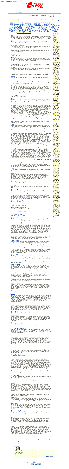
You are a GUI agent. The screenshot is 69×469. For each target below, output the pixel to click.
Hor (54, 124)
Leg (57, 135)
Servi (54, 198)
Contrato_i (55, 82)
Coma (56, 70)
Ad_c (54, 45)
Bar (54, 59)
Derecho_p (55, 99)
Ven (57, 214)
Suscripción (51, 441)
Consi (57, 77)
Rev (54, 193)
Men (54, 145)
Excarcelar (31, 21)
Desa (54, 101)
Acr (54, 41)
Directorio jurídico (18, 442)
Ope (57, 156)
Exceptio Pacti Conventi (46, 29)
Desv (57, 102)
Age (58, 48)
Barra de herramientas (42, 9)
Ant (55, 52)
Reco (54, 184)
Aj (55, 49)
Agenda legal (17, 441)
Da (58, 87)
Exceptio (50, 27)
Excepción (12, 23)
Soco (57, 201)
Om (55, 156)
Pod (57, 168)
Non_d (56, 149)
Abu (56, 35)
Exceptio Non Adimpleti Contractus (18, 328)
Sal (53, 195)
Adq (59, 46)
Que (56, 181)
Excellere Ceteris (35, 22)
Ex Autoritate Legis (55, 20)
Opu (54, 157)
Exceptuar (54, 30)
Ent (56, 110)
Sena (56, 196)
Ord (56, 157)
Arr (53, 56)
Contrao (57, 79)
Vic (53, 215)
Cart (58, 63)
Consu (54, 79)
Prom (54, 178)
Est (56, 112)
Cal (56, 62)
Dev (59, 102)
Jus (54, 135)
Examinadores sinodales (14, 20)
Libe (54, 138)
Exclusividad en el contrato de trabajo (23, 32)
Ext (56, 115)
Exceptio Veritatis (23, 30)
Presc (54, 173)
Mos (54, 146)
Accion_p (55, 40)
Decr (54, 90)
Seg (54, 196)
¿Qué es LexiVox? (41, 441)
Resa (56, 190)
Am (57, 51)
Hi (55, 123)
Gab (54, 120)
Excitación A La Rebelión (44, 31)
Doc (56, 106)
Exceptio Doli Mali (17, 28)
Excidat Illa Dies (31, 31)
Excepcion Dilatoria (55, 25)
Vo (53, 217)
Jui (53, 134)
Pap (56, 160)
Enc (57, 109)
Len (54, 137)
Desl (54, 102)
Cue (57, 85)
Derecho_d (55, 96)
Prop (57, 178)
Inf (59, 127)
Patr (56, 163)
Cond (57, 74)
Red (57, 185)
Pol (53, 170)
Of (53, 156)
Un (57, 212)
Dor (54, 107)
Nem (56, 148)
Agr (54, 49)
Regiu (57, 187)
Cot (54, 85)
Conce (57, 73)
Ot (53, 159)
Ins (59, 129)
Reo (58, 189)
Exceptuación (46, 30)
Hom (57, 123)
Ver (59, 214)
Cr (55, 85)
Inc (58, 126)
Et (57, 112)
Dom (58, 106)
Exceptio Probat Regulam (16, 354)
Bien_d (58, 59)
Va (55, 214)
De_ (58, 90)
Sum (56, 204)
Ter (59, 206)
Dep (54, 95)
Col (53, 70)
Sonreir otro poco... (50, 456)
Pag (54, 160)
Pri (56, 174)
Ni (58, 148)
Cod (59, 68)
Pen (54, 165)
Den (57, 93)
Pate (54, 163)
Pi (58, 167)
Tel (55, 206)
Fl (53, 118)
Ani (53, 52)
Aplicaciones (8, 1)
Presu (57, 173)
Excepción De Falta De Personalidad (18, 207)
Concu (54, 74)
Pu (58, 179)
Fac (58, 115)
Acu (57, 43)
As (57, 56)
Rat (56, 182)
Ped (58, 163)
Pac (55, 159)
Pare (58, 160)
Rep (54, 190)
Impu (54, 126)
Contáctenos (39, 443)
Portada (2, 1)
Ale (57, 49)
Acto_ (58, 41)
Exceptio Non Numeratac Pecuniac (29, 29)
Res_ (54, 192)
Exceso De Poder (20, 31)
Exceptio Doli (14, 304)
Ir (55, 132)
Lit (53, 140)
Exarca (23, 20)
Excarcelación (22, 21)
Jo (58, 132)
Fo (55, 118)
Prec (56, 171)
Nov (57, 151)
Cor (59, 84)
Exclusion (12, 32)
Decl (57, 88)
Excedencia (47, 21)
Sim (54, 199)
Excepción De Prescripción (41, 25)
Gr (53, 121)
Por (55, 170)
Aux (56, 57)
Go (58, 120)
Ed (57, 107)
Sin (56, 199)
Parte (54, 162)
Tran (54, 210)
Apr (56, 54)
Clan (54, 68)
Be (55, 59)
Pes (56, 167)
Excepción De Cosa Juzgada (17, 24)
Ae (55, 48)
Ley (58, 137)
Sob (58, 199)
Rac (54, 182)
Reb (58, 182)
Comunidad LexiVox (18, 442)
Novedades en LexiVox (42, 442)
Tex (58, 207)
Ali (59, 49)
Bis (57, 60)
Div (53, 106)
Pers (54, 167)
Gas (56, 120)
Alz (55, 51)
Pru (56, 179)
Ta (53, 206)
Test (56, 207)
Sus (58, 204)
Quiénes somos (40, 442)
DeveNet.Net (34, 462)
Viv (57, 215)
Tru (53, 212)
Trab (57, 209)
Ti (53, 209)
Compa (57, 71)
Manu (57, 142)
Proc (54, 176)
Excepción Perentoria (15, 27)
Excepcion (43, 22)
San (56, 195)
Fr (56, 118)
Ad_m (54, 46)
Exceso (11, 31)
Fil (59, 117)
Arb (58, 54)
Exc (56, 113)
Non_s (54, 151)
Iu (56, 132)
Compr (54, 73)
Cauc (56, 65)
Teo (57, 206)
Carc (56, 63)
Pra (54, 171)
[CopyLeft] (28, 461)
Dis (57, 104)
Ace (58, 40)
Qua (54, 181)
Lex (56, 137)
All (53, 51)
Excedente (12, 22)
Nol (53, 149)
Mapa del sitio (52, 442)
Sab (57, 193)
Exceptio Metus (28, 28)
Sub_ (54, 203)
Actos (54, 43)
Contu (54, 84)
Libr (56, 138)
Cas (54, 65)
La (55, 135)
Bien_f (54, 60)
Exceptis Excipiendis (35, 30)
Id (55, 124)
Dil (55, 104)
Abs (54, 35)
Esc (59, 110)
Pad (58, 159)
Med (58, 143)
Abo (57, 34)
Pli (55, 168)
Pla (53, 168)
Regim (54, 187)
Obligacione (57, 153)
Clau (56, 68)
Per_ (56, 165)
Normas (25, 9)
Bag (58, 57)
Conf (54, 76)
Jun (55, 134)
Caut (59, 65)
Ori (58, 157)
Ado (57, 46)
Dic (53, 104)
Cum (54, 87)
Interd (54, 131)
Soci (54, 201)
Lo (55, 140)
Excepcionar (28, 23)
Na (57, 146)
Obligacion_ (55, 154)
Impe (58, 124)
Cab (54, 62)
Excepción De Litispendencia (25, 25)
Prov (54, 179)
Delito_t (54, 93)
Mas (54, 143)
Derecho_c (57, 95)
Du (55, 107)
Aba (55, 34)
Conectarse (51, 442)
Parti (57, 162)
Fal (53, 117)
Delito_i (58, 91)
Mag (57, 140)
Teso (54, 207)
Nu (59, 151)
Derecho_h (55, 98)
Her (54, 123)
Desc (57, 101)
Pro (58, 174)
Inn (55, 129)
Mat (56, 143)
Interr (57, 131)
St (58, 201)
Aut (54, 57)
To (55, 209)
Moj (58, 145)
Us (59, 212)
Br (58, 60)
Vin (55, 215)
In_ (56, 126)
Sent (59, 196)
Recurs (54, 185)
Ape (54, 54)
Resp (57, 192)
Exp (54, 115)
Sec (58, 195)
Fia (57, 117)
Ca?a (58, 62)
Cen (54, 66)
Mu (56, 146)
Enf (54, 110)
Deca (54, 88)
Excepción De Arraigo (48, 23)
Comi (54, 71)
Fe (55, 117)
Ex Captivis (14, 21)
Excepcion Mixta (39, 26)
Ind (55, 127)
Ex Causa (39, 21)
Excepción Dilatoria (16, 26)
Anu (58, 52)
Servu (57, 198)
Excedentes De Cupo (23, 22)
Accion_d (55, 38)
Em (55, 109)
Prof (56, 176)
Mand (54, 142)
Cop (57, 84)
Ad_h (57, 45)
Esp (54, 112)
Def (56, 90)
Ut (53, 214)
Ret (59, 192)
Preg (58, 171)
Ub (55, 212)
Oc (59, 154)
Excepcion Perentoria (51, 26)
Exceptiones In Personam (41, 28)
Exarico (29, 20)
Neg (54, 148)
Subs (57, 203)
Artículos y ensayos (18, 444)
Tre (58, 210)
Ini (53, 129)
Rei (53, 189)
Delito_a (54, 91)
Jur (57, 134)
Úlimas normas (17, 445)
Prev (54, 174)
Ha (55, 121)
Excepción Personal (40, 27)
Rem (56, 189)
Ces (56, 66)
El (53, 109)
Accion (54, 37)
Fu (58, 118)
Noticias (15, 443)
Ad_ (54, 48)
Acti (56, 41)
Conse (54, 77)
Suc (54, 204)
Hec (57, 121)
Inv (53, 132)
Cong (57, 76)
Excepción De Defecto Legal (33, 24)
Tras (56, 210)
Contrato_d (55, 81)
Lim (58, 138)
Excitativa (54, 31)
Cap (54, 63)
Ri (55, 193)
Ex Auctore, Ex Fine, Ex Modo (41, 20)
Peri (58, 165)
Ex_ (58, 113)
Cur (56, 87)
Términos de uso (40, 444)
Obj (54, 153)
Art (55, 56)
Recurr (57, 184)
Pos (58, 170)
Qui (58, 181)
